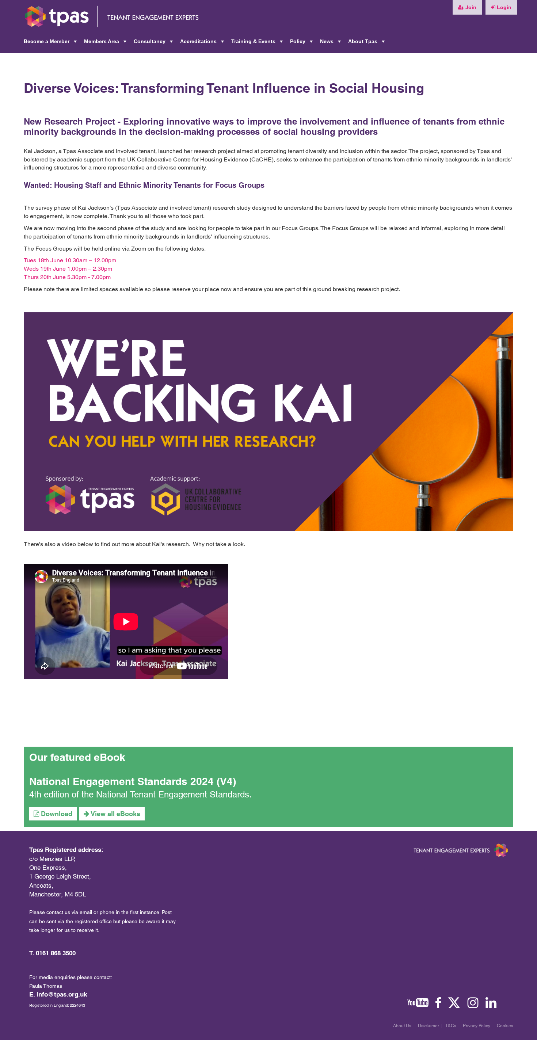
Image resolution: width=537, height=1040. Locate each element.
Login (503, 7)
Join (470, 7)
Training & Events (257, 43)
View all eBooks (114, 814)
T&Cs (450, 1025)
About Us (402, 1025)
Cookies (505, 1025)
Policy (302, 43)
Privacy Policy (476, 1025)
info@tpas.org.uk (62, 994)
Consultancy (154, 43)
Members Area (106, 43)
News (331, 43)
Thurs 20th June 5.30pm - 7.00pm (67, 277)
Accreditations (202, 43)
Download (55, 814)
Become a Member (51, 43)
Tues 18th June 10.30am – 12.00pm (70, 260)
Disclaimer (428, 1025)
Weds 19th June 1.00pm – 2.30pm (68, 268)
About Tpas (367, 43)
